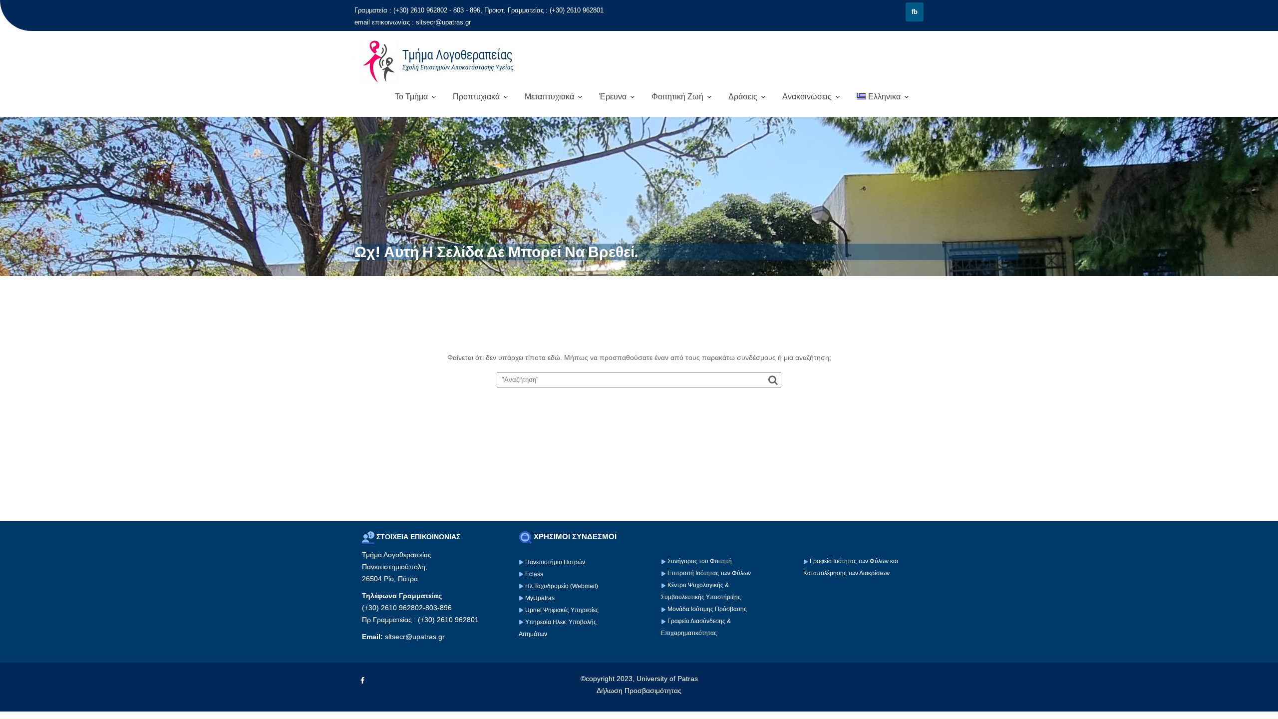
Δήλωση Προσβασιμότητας (639, 691)
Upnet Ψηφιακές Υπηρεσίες (562, 610)
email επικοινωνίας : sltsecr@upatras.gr (412, 22)
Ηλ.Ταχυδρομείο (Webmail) (561, 586)
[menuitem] (882, 96)
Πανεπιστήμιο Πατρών (555, 562)
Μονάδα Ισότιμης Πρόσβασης (707, 609)
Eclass (534, 574)
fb (915, 11)
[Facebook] (362, 681)
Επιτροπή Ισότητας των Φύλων (708, 573)
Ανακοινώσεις (807, 96)
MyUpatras (540, 598)
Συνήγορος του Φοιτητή (699, 561)
